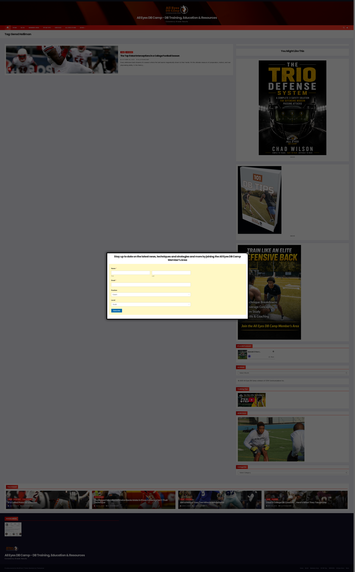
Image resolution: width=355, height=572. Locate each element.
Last (153, 276)
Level (113, 300)
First (112, 276)
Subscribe (116, 311)
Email (113, 280)
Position (114, 290)
